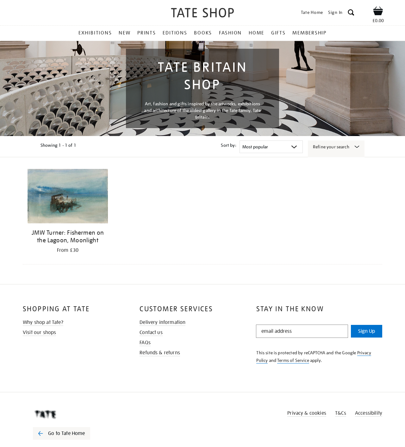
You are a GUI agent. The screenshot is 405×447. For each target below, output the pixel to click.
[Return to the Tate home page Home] (202, 14)
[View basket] (378, 12)
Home (256, 33)
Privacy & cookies (306, 413)
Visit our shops (39, 332)
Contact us (151, 332)
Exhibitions (95, 33)
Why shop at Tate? (43, 322)
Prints (146, 33)
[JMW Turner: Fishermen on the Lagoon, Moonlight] (68, 197)
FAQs (145, 342)
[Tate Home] (73, 414)
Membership (309, 33)
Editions (175, 33)
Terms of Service (293, 360)
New (124, 33)
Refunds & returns (160, 353)
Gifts (278, 33)
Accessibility (368, 413)
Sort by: (228, 145)
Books (203, 33)
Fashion (230, 33)
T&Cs (340, 413)
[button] (351, 13)
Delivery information (162, 322)
